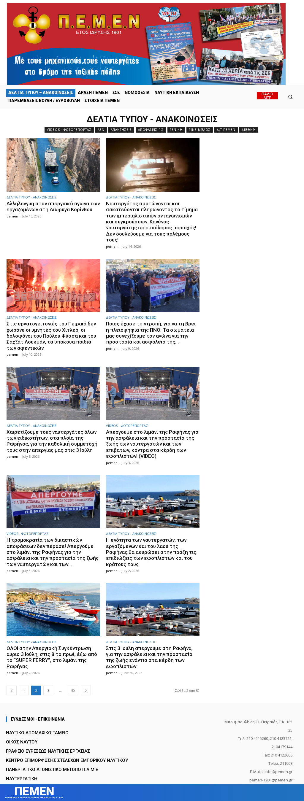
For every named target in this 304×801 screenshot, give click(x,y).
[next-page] (86, 690)
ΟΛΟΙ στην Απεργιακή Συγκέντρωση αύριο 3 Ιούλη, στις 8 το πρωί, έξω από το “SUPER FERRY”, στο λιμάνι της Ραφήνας (52, 657)
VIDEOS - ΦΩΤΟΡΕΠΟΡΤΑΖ (69, 130)
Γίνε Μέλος (199, 130)
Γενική (176, 130)
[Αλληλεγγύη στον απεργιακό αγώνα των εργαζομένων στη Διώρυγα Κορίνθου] (53, 165)
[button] (290, 96)
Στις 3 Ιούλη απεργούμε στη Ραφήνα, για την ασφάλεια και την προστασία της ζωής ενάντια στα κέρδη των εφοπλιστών (149, 657)
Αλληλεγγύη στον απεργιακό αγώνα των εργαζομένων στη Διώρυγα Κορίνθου (53, 206)
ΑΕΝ (101, 130)
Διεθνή (249, 130)
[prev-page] (12, 690)
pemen (12, 216)
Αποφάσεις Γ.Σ (151, 130)
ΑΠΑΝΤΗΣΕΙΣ (121, 130)
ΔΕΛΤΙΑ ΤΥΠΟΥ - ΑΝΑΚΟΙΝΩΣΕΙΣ (31, 197)
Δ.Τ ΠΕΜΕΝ (226, 130)
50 (73, 690)
